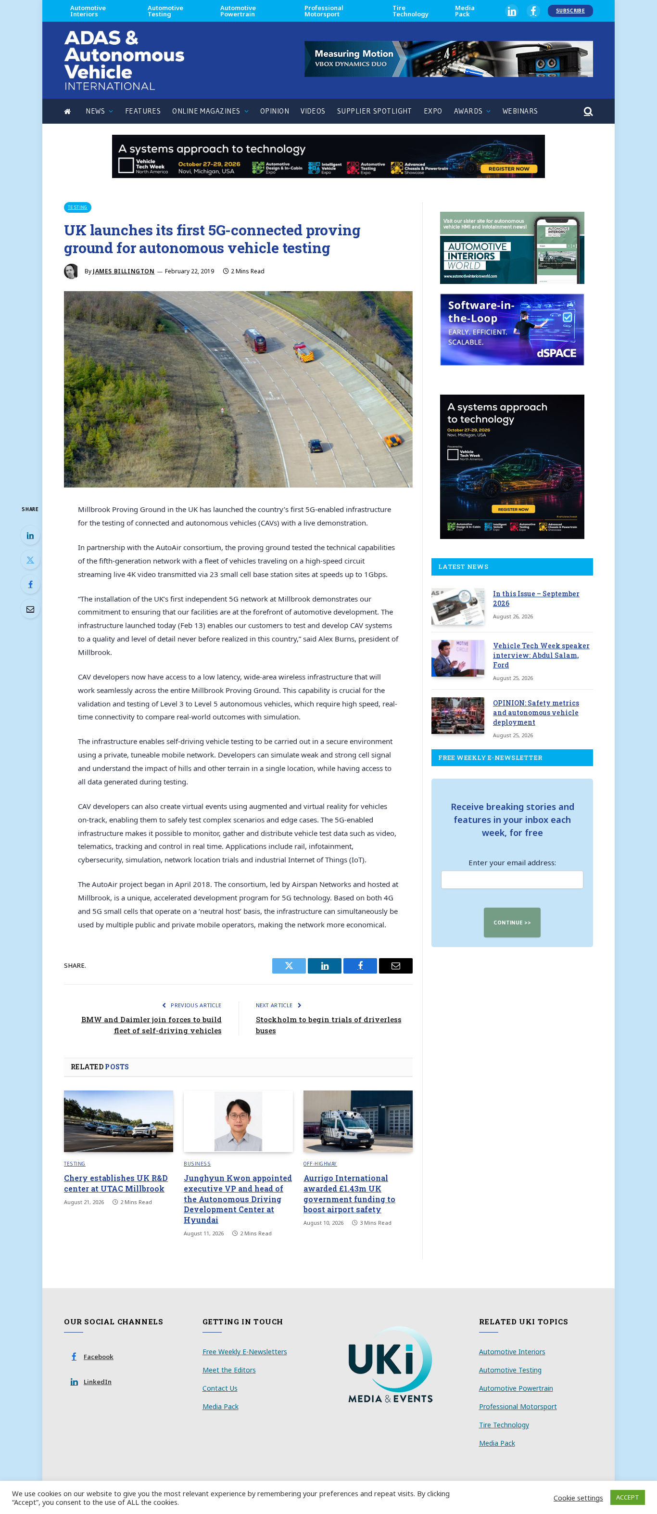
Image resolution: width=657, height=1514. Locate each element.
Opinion (274, 110)
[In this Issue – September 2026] (457, 606)
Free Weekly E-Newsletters (244, 1351)
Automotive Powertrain (238, 10)
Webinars (520, 110)
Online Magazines (206, 110)
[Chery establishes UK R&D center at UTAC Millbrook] (118, 1121)
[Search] (587, 111)
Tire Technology (410, 10)
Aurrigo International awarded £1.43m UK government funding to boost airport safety (349, 1193)
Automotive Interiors (88, 10)
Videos (313, 110)
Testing (78, 207)
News (95, 110)
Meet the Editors (229, 1369)
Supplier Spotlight (374, 110)
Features (143, 110)
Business (197, 1163)
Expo (433, 110)
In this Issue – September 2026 (536, 598)
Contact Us (220, 1388)
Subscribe (570, 10)
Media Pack (465, 10)
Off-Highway (320, 1163)
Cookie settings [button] (578, 1497)
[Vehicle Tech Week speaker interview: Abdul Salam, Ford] (457, 658)
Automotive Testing (165, 10)
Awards (468, 110)
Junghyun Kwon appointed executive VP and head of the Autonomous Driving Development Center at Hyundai (238, 1199)
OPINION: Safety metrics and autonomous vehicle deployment (536, 712)
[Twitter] (30, 559)
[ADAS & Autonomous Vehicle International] (124, 60)
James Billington (124, 271)
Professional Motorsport (323, 10)
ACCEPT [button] (627, 1497)
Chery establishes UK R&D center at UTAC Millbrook (116, 1183)
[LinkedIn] (30, 535)
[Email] (30, 608)
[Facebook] (30, 584)
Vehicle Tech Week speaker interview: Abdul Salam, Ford (541, 655)
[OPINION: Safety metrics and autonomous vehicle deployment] (457, 715)
